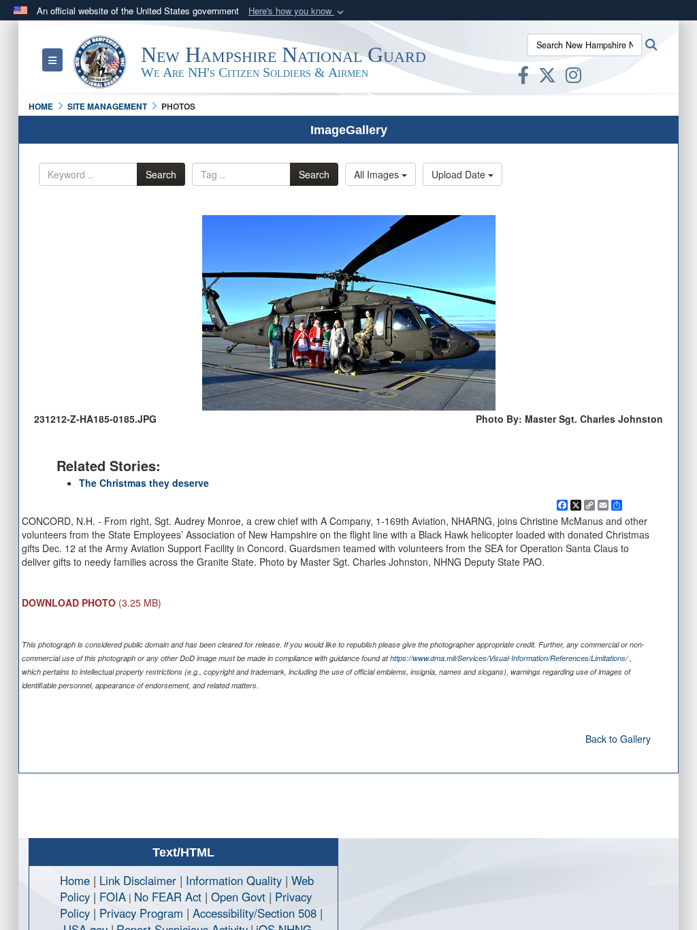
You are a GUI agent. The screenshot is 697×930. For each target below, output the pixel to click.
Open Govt (240, 896)
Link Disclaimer (137, 880)
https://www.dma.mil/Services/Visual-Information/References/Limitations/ (509, 658)
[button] (297, 11)
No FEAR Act (167, 896)
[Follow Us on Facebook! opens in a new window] (523, 77)
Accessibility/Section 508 (255, 913)
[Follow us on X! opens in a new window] (547, 77)
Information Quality (234, 880)
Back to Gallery (618, 738)
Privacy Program (141, 913)
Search (161, 174)
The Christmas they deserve (144, 483)
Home (75, 880)
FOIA (112, 896)
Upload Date (460, 174)
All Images (378, 174)
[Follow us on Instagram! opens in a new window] (573, 77)
